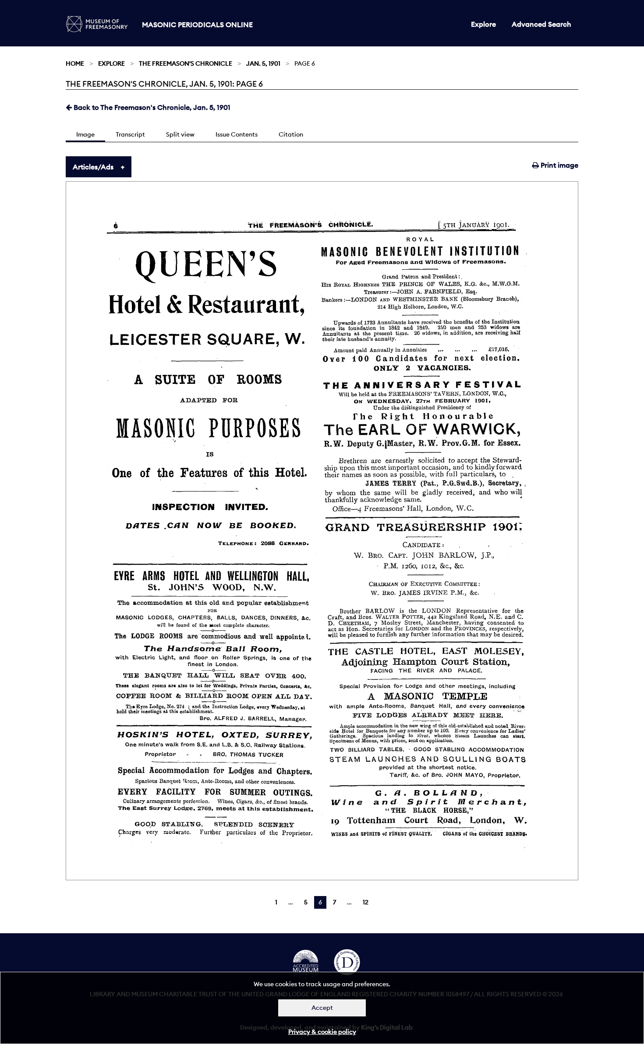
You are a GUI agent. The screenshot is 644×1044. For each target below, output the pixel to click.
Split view (180, 134)
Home (75, 63)
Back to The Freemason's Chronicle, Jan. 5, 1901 (151, 107)
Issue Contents (237, 134)
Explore (483, 24)
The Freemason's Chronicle (185, 63)
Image (85, 134)
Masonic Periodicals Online (197, 24)
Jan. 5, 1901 (263, 63)
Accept (322, 1008)
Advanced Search (541, 24)
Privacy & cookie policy (322, 1032)
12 (365, 902)
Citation (291, 134)
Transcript (130, 134)
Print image (558, 165)
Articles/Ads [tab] (93, 166)
